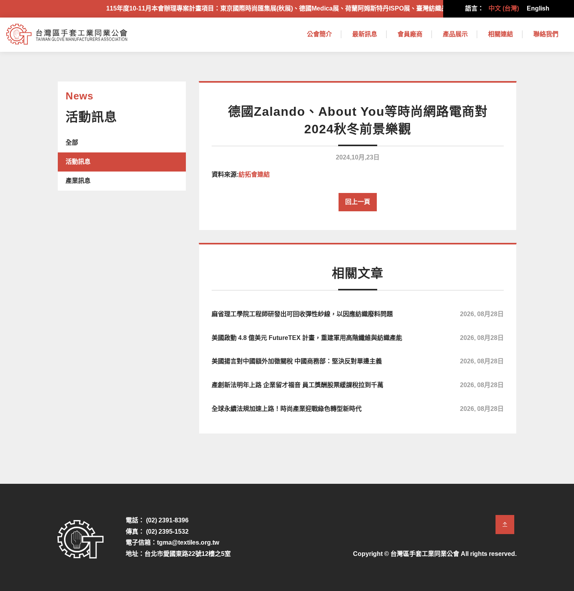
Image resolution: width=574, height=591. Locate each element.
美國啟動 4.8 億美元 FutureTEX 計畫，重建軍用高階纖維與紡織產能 (358, 337)
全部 (72, 142)
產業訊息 (78, 180)
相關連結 (500, 34)
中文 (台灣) (503, 8)
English (538, 8)
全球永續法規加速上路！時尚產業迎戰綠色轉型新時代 (358, 408)
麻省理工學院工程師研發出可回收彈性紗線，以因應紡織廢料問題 (358, 314)
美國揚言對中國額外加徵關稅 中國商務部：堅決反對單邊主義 (358, 361)
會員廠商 (410, 34)
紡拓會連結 (254, 174)
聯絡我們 (545, 34)
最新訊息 (364, 34)
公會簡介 (319, 34)
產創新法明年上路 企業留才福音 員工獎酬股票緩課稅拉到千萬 (358, 385)
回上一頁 (357, 201)
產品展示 (455, 34)
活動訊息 (78, 161)
